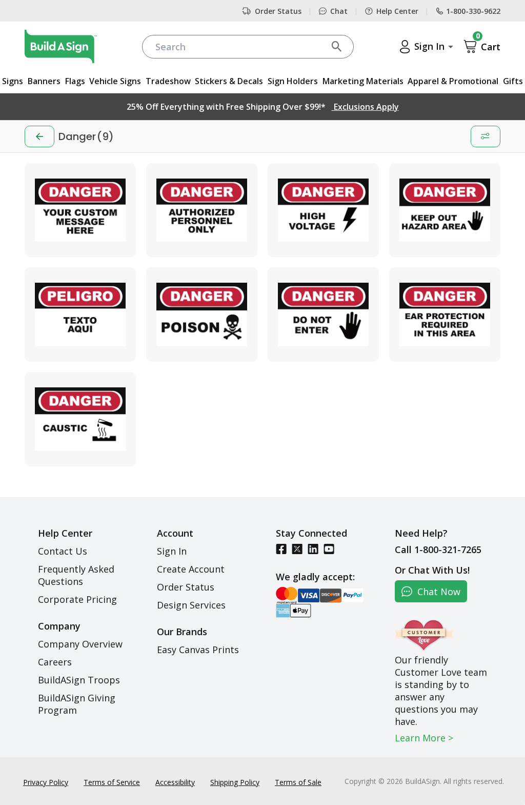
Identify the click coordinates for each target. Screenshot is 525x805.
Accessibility (175, 782)
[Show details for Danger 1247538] (323, 210)
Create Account (191, 569)
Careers (55, 662)
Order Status (278, 11)
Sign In (172, 551)
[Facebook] (281, 548)
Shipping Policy (234, 782)
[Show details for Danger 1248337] (444, 210)
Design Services (191, 605)
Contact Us (62, 551)
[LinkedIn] (313, 548)
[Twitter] (297, 548)
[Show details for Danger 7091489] (201, 314)
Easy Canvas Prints (198, 649)
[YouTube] (329, 548)
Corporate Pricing (77, 599)
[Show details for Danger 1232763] (201, 210)
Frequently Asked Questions (76, 575)
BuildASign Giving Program (76, 704)
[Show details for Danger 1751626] (80, 314)
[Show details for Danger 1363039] (444, 314)
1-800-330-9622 (473, 11)
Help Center (397, 11)
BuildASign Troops (79, 680)
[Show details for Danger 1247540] (80, 419)
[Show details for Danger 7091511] (80, 210)
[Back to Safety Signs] (39, 136)
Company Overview (80, 644)
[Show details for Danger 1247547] (323, 314)
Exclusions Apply (365, 106)
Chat (339, 11)
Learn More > (424, 738)
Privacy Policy (45, 782)
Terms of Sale (298, 782)
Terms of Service (112, 782)
